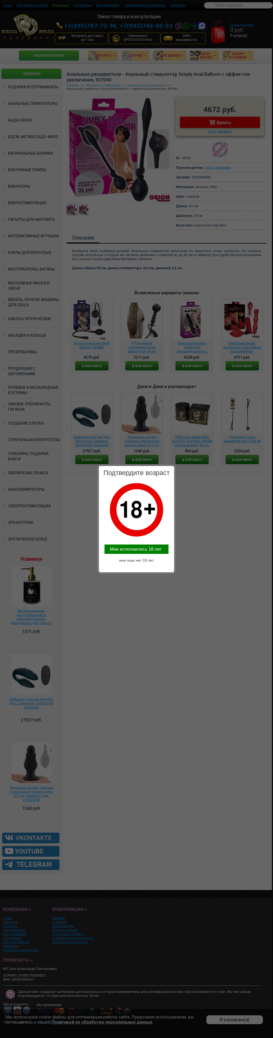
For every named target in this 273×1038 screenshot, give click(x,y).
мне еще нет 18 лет (136, 560)
